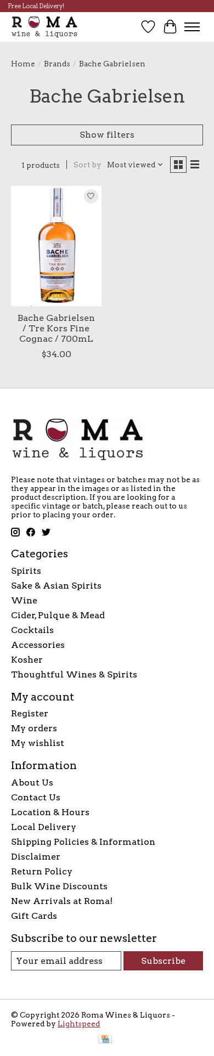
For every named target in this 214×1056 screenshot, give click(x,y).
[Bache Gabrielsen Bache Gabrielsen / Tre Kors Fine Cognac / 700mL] (56, 246)
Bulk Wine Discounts (59, 886)
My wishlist (37, 743)
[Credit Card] (105, 1040)
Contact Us (35, 797)
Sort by (88, 164)
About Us (32, 782)
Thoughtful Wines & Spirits (74, 674)
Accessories (38, 645)
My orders (34, 728)
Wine (24, 600)
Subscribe (163, 961)
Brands (57, 63)
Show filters (107, 134)
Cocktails (32, 630)
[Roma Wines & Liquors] (44, 26)
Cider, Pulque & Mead (58, 615)
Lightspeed (79, 1023)
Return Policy (41, 871)
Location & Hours (50, 812)
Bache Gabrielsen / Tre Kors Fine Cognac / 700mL (56, 328)
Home (23, 63)
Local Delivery (43, 827)
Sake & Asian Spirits (56, 585)
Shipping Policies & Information (83, 842)
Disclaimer (35, 856)
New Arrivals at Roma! (61, 901)
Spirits (26, 571)
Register (29, 713)
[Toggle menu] (192, 27)
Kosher (27, 659)
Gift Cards (34, 916)
